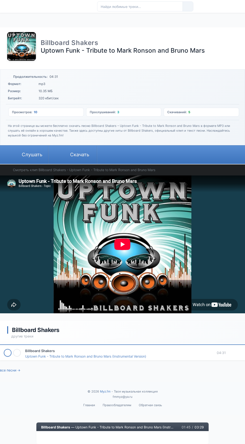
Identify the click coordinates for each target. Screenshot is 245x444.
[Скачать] (17, 353)
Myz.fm (105, 391)
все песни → (10, 370)
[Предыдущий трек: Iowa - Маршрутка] (46, 437)
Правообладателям (117, 405)
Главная (89, 405)
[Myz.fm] (69, 6)
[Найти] (188, 6)
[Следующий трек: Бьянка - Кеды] (76, 437)
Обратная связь (150, 405)
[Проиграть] (7, 353)
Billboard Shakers (40, 351)
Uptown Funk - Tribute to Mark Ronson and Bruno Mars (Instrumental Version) (85, 356)
